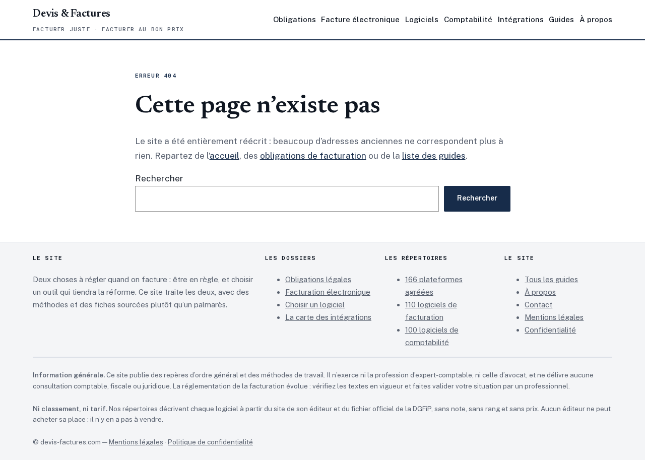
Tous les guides (551, 279)
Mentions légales (554, 317)
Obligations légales (318, 279)
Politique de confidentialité (210, 442)
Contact (538, 304)
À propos (540, 292)
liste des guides (434, 156)
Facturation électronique (327, 292)
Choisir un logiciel (315, 304)
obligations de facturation (313, 156)
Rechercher (159, 178)
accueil (224, 156)
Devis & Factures (71, 14)
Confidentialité (550, 329)
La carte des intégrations (328, 317)
